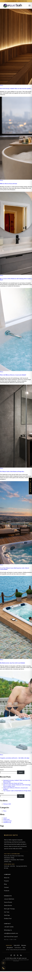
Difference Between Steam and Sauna (8, 183)
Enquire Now (30, 487)
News (1, 85)
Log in (5, 818)
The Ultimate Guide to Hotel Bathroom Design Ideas (12, 471)
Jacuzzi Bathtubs (9, 899)
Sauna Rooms (8, 902)
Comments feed (7, 821)
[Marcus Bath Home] (13, 6)
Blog (5, 884)
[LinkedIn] (21, 955)
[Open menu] (29, 5)
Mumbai (23, 945)
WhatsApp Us (8, 930)
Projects (6, 881)
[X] (17, 955)
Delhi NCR (17, 945)
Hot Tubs (6, 912)
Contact (6, 887)
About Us (6, 877)
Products (6, 890)
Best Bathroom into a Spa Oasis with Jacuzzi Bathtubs (12, 663)
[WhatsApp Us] (3, 963)
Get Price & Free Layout (11, 936)
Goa (24, 947)
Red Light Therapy (9, 908)
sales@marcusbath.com (11, 933)
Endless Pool (7, 918)
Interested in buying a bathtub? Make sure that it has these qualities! (15, 88)
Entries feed (6, 819)
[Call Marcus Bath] (3, 968)
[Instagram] (14, 955)
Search (2, 769)
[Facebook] (11, 955)
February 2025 (7, 804)
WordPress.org (7, 822)
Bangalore (10, 947)
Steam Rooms (8, 905)
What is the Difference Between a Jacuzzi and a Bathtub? (13, 375)
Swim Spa (7, 915)
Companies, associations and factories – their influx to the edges (14, 758)
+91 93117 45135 (8, 927)
